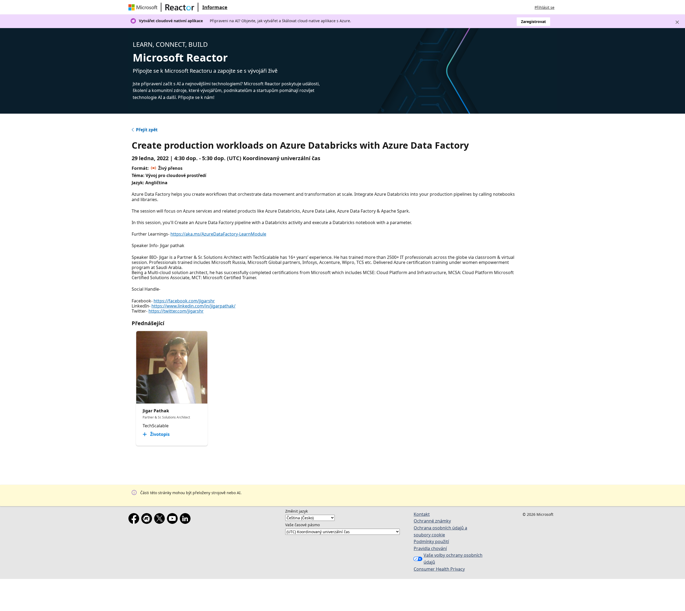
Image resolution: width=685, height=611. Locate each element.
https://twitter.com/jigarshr (176, 311)
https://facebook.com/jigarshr (184, 301)
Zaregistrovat (533, 21)
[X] (160, 519)
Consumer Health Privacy (439, 569)
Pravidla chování (430, 548)
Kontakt (422, 514)
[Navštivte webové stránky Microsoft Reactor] (179, 7)
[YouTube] (173, 519)
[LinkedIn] (186, 519)
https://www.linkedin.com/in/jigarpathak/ (193, 306)
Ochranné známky (432, 521)
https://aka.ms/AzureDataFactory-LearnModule (218, 234)
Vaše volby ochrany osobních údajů (453, 558)
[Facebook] (134, 519)
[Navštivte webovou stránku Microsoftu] (143, 7)
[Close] (677, 22)
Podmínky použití (431, 541)
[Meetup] (147, 519)
